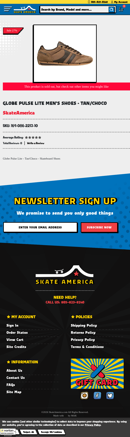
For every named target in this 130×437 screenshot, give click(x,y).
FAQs (10, 384)
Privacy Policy (83, 339)
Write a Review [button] (35, 143)
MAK (74, 415)
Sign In (12, 325)
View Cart (14, 339)
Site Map (13, 391)
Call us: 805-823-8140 (65, 302)
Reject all (28, 432)
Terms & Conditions (87, 346)
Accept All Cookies (51, 432)
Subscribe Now (99, 227)
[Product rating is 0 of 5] (33, 137)
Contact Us (15, 377)
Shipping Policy (84, 325)
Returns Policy (83, 332)
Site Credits (16, 346)
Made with (58, 415)
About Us (14, 370)
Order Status (17, 332)
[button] (8, 432)
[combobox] (78, 9)
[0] (121, 9)
